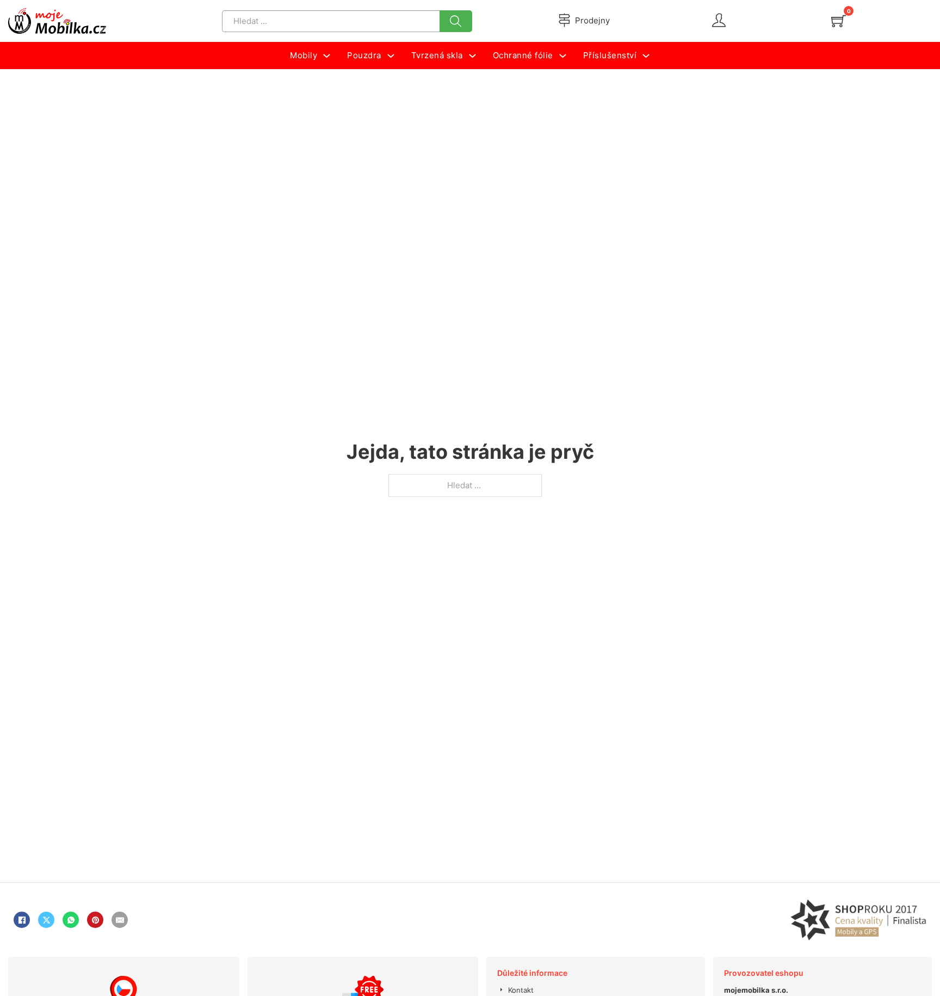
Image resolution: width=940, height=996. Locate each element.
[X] (46, 920)
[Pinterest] (95, 920)
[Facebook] (22, 920)
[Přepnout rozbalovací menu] (327, 56)
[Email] (120, 920)
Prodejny (592, 20)
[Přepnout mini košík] (838, 21)
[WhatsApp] (71, 920)
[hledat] (456, 21)
